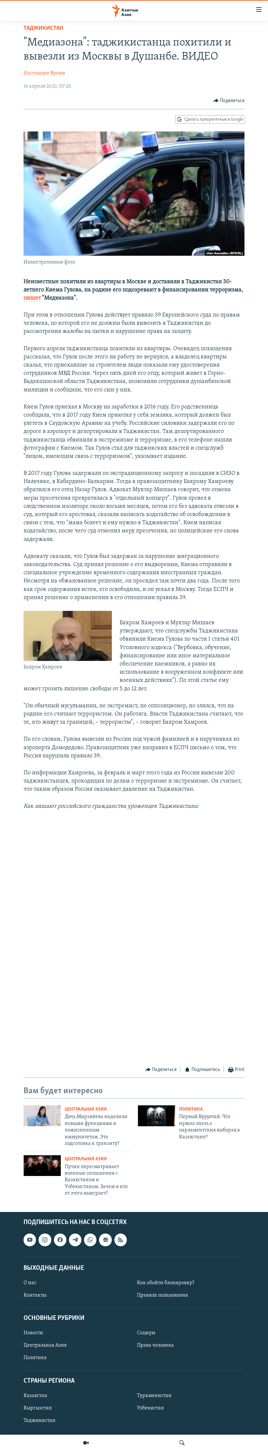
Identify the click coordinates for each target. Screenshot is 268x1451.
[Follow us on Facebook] (60, 1240)
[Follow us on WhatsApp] (90, 1240)
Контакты (35, 1295)
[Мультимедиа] (86, 1443)
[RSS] (120, 1240)
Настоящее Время (44, 73)
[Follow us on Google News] (105, 1240)
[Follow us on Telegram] (75, 1240)
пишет (32, 298)
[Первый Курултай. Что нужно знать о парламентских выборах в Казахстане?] (156, 1115)
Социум (146, 1333)
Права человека (155, 1345)
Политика (191, 1109)
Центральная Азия (86, 1109)
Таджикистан (43, 28)
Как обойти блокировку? (165, 1282)
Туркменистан (154, 1395)
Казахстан (35, 1395)
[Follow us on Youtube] (30, 1240)
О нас (30, 1282)
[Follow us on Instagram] (45, 1240)
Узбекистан (150, 1407)
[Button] (229, 100)
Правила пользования (162, 1295)
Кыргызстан (38, 1407)
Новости (33, 1333)
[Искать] (182, 1443)
